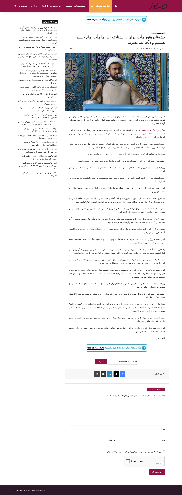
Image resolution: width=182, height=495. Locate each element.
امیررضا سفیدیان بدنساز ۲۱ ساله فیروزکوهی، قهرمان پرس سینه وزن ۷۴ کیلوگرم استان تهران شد (38, 166)
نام (163, 429)
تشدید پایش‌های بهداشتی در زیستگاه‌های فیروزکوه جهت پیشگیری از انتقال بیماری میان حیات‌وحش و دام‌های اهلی (37, 56)
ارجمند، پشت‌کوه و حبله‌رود (76, 6)
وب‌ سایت (111, 440)
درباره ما (34, 6)
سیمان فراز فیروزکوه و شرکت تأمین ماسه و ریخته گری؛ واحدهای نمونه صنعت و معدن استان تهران (38, 40)
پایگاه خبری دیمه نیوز (147, 130)
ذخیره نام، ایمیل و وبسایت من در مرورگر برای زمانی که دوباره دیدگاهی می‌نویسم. (133, 452)
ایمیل (162, 440)
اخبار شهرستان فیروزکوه (100, 6)
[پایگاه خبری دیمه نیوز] (158, 6)
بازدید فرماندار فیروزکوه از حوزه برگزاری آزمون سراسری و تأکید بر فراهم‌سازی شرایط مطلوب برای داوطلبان (38, 30)
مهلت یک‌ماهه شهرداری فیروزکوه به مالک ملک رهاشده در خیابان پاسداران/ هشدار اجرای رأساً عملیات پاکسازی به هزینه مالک (38, 73)
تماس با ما (23, 6)
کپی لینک (101, 362)
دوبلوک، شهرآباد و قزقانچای (51, 6)
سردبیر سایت (158, 49)
